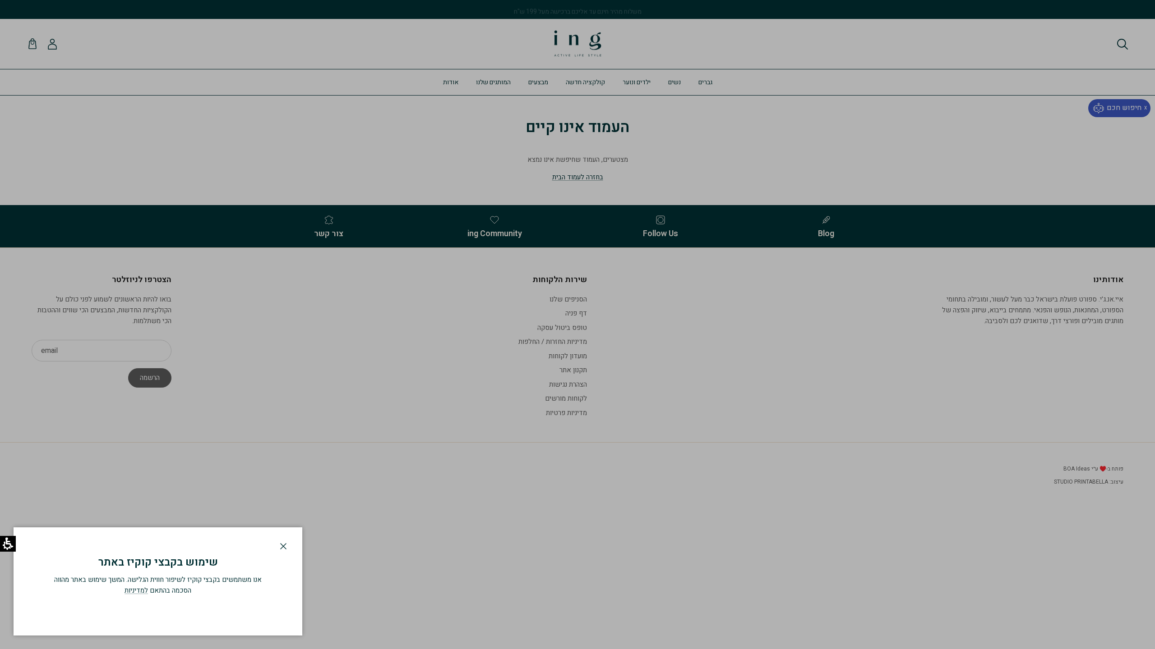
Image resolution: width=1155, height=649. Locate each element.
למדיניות (136, 590)
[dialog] (158, 581)
